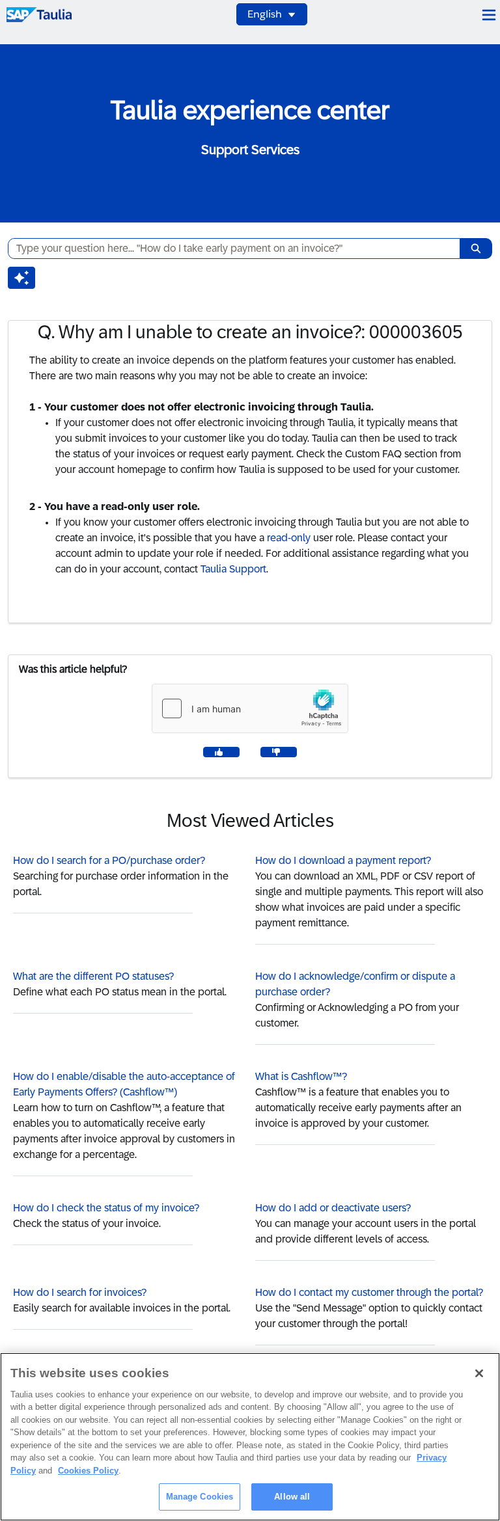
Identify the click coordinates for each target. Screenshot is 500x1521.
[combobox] (228, 248)
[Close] (479, 1373)
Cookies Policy (88, 1470)
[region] (250, 1437)
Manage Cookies (200, 1496)
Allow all (292, 1496)
